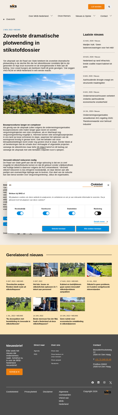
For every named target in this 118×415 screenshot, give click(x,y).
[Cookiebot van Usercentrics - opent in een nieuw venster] (93, 185)
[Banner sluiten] (108, 185)
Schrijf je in (14, 372)
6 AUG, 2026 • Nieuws (91, 76)
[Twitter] (110, 382)
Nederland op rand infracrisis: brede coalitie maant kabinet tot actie (97, 63)
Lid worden (96, 7)
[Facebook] (92, 382)
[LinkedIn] (98, 382)
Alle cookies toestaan (92, 229)
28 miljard (41, 147)
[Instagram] (104, 382)
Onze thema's (64, 16)
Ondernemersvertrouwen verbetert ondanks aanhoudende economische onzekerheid (99, 99)
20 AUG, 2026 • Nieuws (91, 57)
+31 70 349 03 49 (103, 359)
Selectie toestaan (58, 229)
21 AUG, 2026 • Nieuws (91, 41)
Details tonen (99, 222)
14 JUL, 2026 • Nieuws (91, 111)
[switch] (46, 213)
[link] (18, 279)
